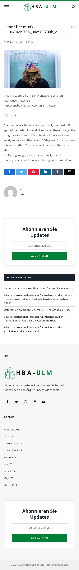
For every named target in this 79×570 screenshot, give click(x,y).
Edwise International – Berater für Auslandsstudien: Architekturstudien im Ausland (34, 329)
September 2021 (13, 457)
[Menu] (6, 6)
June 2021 (9, 471)
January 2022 (11, 436)
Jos (9, 42)
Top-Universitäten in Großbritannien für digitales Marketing (38, 288)
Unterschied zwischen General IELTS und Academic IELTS (37, 310)
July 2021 (9, 464)
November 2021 (13, 450)
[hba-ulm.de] (39, 7)
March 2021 (10, 485)
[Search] (73, 6)
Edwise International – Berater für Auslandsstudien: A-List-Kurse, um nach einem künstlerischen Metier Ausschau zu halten (38, 299)
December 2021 (13, 443)
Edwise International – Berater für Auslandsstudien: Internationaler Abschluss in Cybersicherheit (34, 318)
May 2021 (9, 478)
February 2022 (12, 429)
